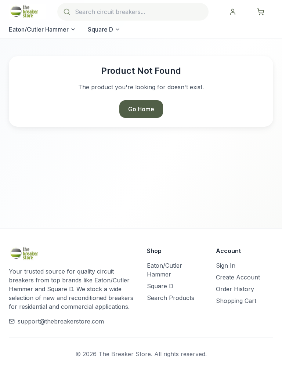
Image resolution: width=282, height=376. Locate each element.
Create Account (238, 277)
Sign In (225, 265)
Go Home (141, 109)
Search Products (170, 297)
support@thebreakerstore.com (61, 321)
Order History (235, 289)
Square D (100, 29)
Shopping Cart (236, 300)
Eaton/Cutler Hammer (39, 29)
